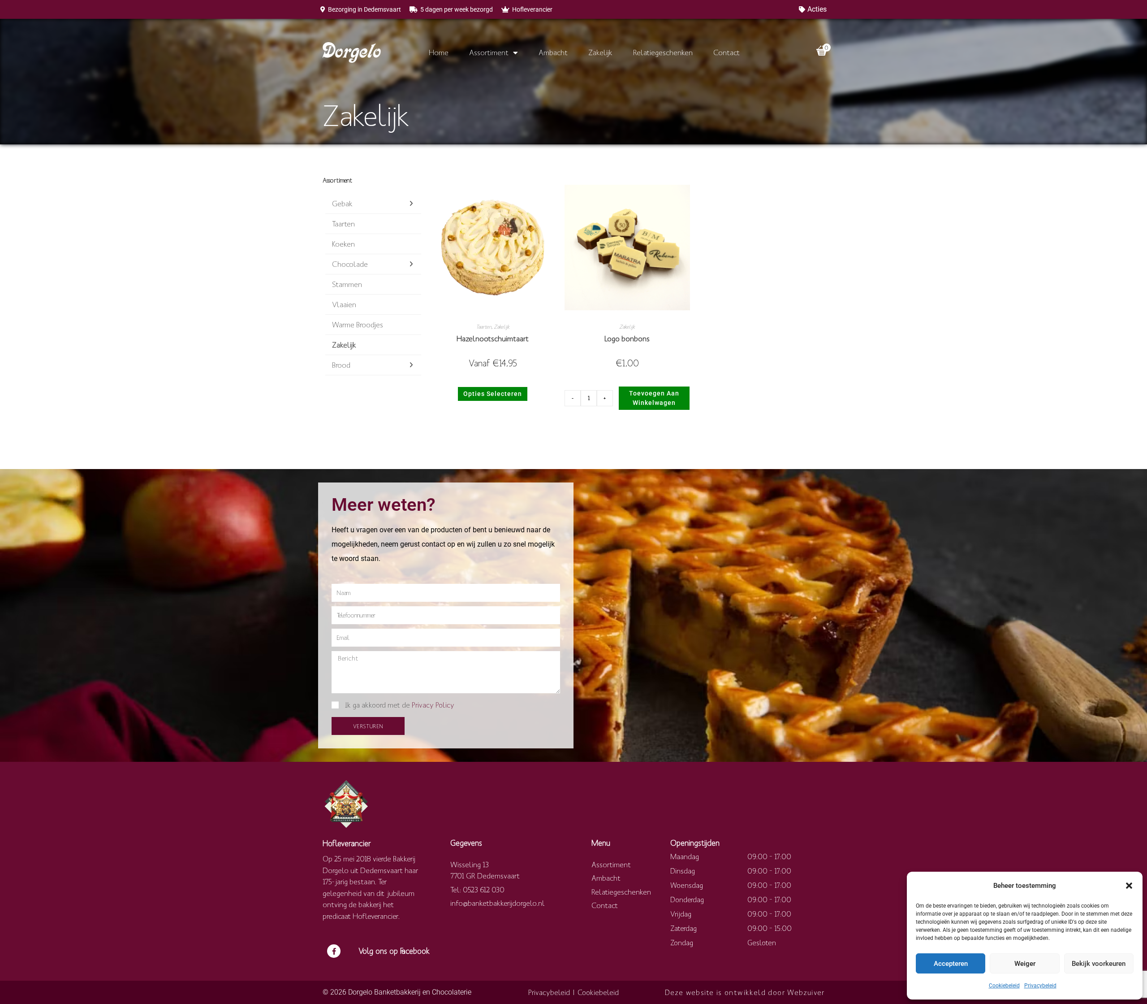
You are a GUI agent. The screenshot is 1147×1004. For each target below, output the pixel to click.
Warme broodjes (357, 324)
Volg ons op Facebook (394, 951)
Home (438, 52)
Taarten (343, 223)
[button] (1129, 885)
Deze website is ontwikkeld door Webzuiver (744, 992)
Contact (726, 52)
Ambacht (553, 52)
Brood (341, 365)
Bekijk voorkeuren (1098, 964)
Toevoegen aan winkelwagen (654, 398)
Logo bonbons (627, 338)
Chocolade (350, 264)
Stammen (347, 284)
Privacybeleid (1040, 985)
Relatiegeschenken (663, 52)
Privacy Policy (433, 705)
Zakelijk (600, 52)
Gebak (342, 203)
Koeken (343, 243)
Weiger (1024, 964)
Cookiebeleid (1004, 985)
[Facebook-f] (334, 951)
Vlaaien (344, 304)
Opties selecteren (492, 393)
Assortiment (489, 52)
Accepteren (951, 964)
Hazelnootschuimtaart (493, 338)
